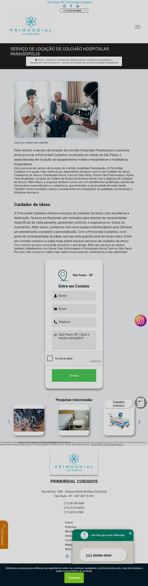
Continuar (74, 577)
